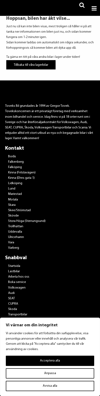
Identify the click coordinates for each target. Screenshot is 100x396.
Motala (13, 199)
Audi (11, 293)
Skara (12, 205)
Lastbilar (14, 271)
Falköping (15, 167)
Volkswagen (17, 287)
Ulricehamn (16, 237)
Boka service (17, 282)
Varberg (13, 248)
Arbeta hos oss (18, 277)
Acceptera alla (50, 360)
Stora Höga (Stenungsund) (27, 221)
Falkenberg (16, 162)
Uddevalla (15, 232)
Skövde (13, 215)
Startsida (14, 266)
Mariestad (15, 194)
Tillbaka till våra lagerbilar (31, 64)
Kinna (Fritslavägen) (22, 172)
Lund (11, 188)
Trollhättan (15, 226)
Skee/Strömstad (19, 210)
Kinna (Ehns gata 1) (21, 178)
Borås (12, 156)
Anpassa (50, 373)
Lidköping (15, 183)
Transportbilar (17, 314)
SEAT (11, 298)
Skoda (12, 309)
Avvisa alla (50, 386)
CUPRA (13, 304)
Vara (11, 242)
